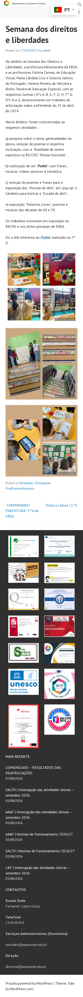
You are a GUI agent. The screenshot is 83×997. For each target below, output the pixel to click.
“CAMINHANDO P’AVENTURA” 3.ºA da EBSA (22, 510)
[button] (79, 4)
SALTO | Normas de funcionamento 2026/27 (40, 851)
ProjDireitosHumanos (20, 488)
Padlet (45, 237)
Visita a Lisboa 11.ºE (61, 505)
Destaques (26, 483)
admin (46, 50)
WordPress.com (21, 988)
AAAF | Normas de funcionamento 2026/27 (39, 834)
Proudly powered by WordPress (29, 983)
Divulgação (42, 483)
